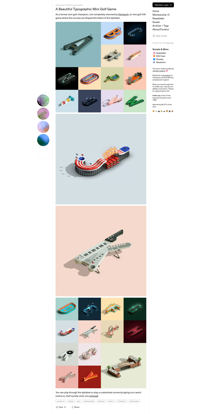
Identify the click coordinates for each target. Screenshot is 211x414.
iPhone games (89, 401)
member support (159, 71)
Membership (160, 14)
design (70, 401)
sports (110, 401)
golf (78, 401)
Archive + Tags (161, 25)
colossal (93, 396)
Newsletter (158, 18)
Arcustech (166, 75)
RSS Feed (160, 56)
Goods (156, 22)
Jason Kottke (78, 5)
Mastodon (161, 62)
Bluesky (159, 59)
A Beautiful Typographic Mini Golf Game (86, 8)
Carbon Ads (170, 43)
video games (134, 401)
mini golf (101, 401)
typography (121, 401)
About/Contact (161, 29)
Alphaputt (123, 14)
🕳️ (164, 111)
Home (156, 11)
